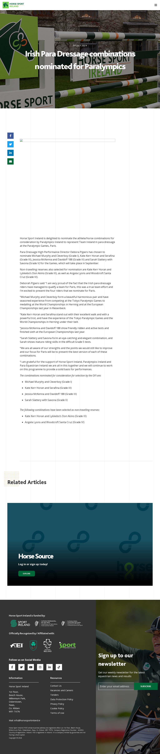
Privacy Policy (57, 703)
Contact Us (56, 685)
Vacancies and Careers (61, 690)
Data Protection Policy (61, 699)
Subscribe (145, 686)
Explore (26, 573)
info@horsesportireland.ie (27, 720)
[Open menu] (154, 5)
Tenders (54, 694)
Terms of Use (57, 712)
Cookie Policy (57, 708)
